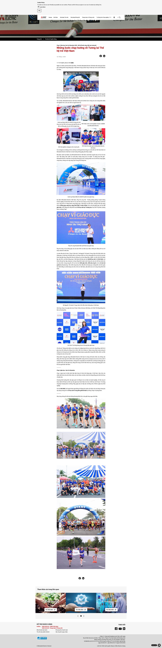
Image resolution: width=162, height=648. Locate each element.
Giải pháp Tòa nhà (64, 17)
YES (39, 10)
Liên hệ (99, 646)
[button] (110, 17)
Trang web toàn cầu (114, 17)
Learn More (42, 7)
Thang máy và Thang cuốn (88, 17)
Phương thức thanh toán (62, 630)
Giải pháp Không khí (75, 17)
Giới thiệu (55, 17)
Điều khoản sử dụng (120, 646)
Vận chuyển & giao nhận (62, 632)
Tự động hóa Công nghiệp (103, 17)
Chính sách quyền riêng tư (108, 646)
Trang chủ (39, 39)
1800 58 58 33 (45, 626)
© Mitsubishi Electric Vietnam (44, 646)
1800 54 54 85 (45, 628)
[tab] (81, 616)
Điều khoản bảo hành (42, 630)
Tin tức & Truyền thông (51, 39)
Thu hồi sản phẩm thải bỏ (43, 632)
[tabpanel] (50, 603)
